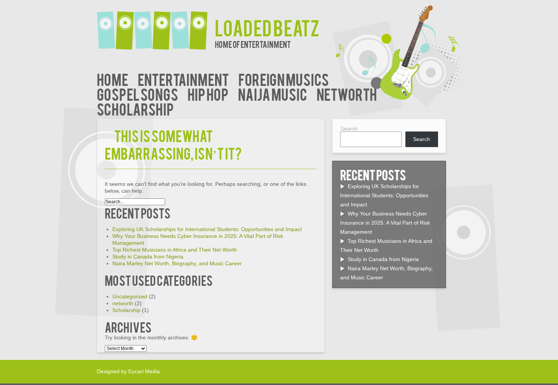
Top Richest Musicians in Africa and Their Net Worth (174, 250)
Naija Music (272, 94)
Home (112, 79)
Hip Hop (208, 94)
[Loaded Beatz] (156, 25)
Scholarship (135, 108)
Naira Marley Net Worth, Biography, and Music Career (177, 263)
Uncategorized (129, 296)
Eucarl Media (144, 371)
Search (348, 128)
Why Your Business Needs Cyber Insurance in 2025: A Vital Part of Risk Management (385, 223)
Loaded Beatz (267, 27)
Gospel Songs (137, 94)
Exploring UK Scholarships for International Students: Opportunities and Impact (207, 229)
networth (347, 94)
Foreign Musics (283, 79)
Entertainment (183, 79)
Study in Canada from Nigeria (147, 256)
